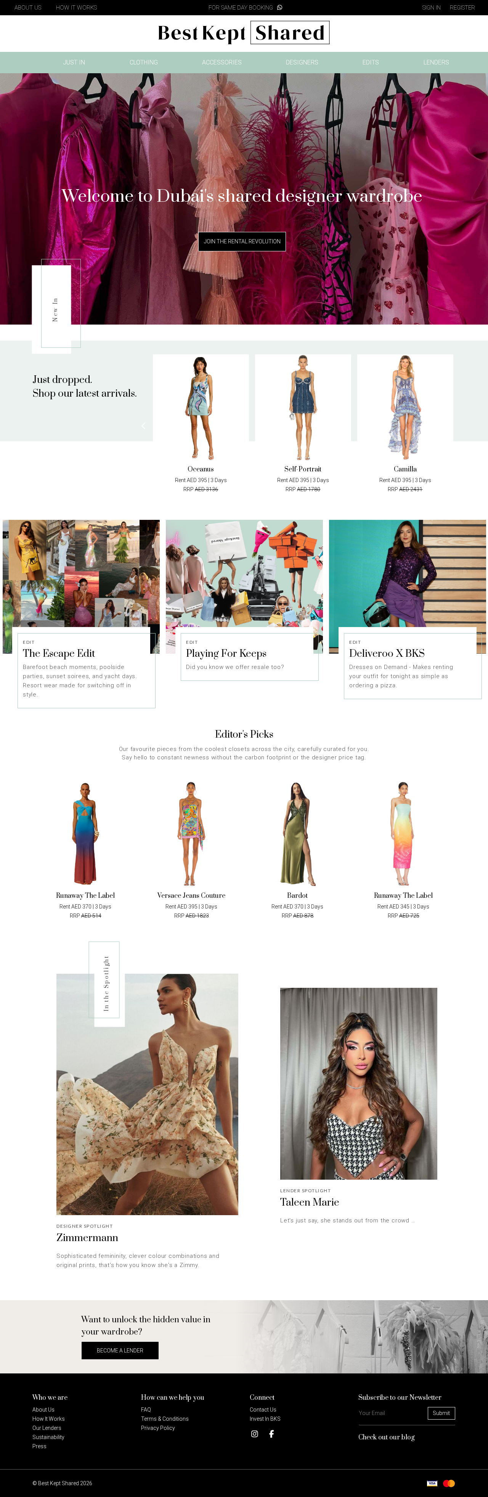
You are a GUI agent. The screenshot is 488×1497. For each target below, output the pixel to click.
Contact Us (263, 1410)
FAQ (146, 1410)
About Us (43, 1410)
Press (39, 1446)
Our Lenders (46, 1428)
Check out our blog (386, 1437)
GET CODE (244, 647)
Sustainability (48, 1437)
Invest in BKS (265, 1419)
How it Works (48, 1419)
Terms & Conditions (165, 1419)
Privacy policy (158, 1428)
